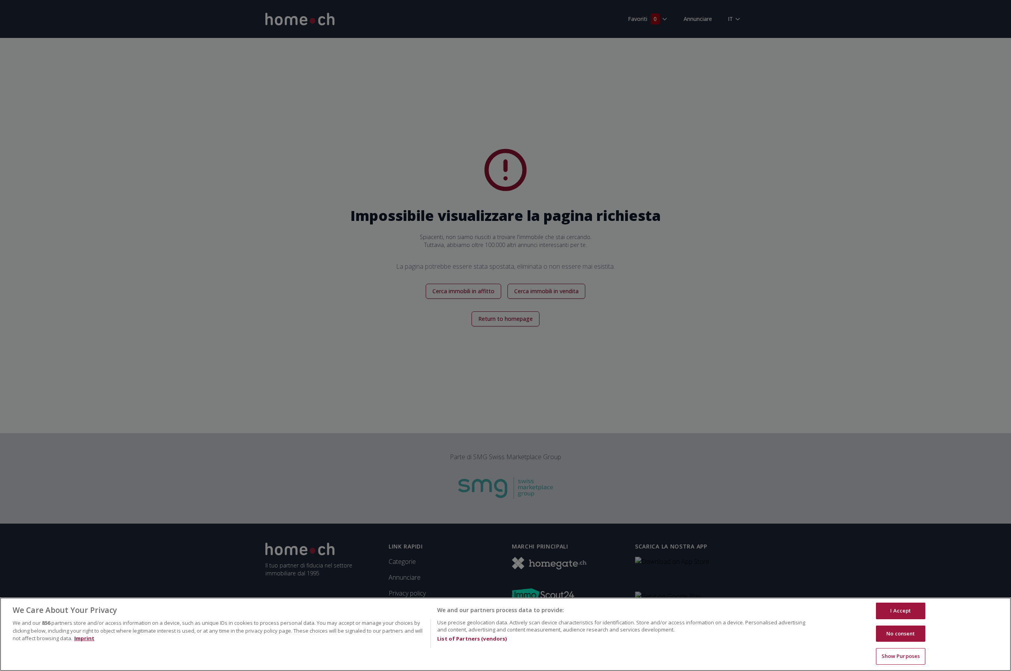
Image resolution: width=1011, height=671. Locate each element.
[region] (505, 634)
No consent (900, 633)
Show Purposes (900, 656)
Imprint (84, 638)
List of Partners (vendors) (472, 638)
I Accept (900, 610)
